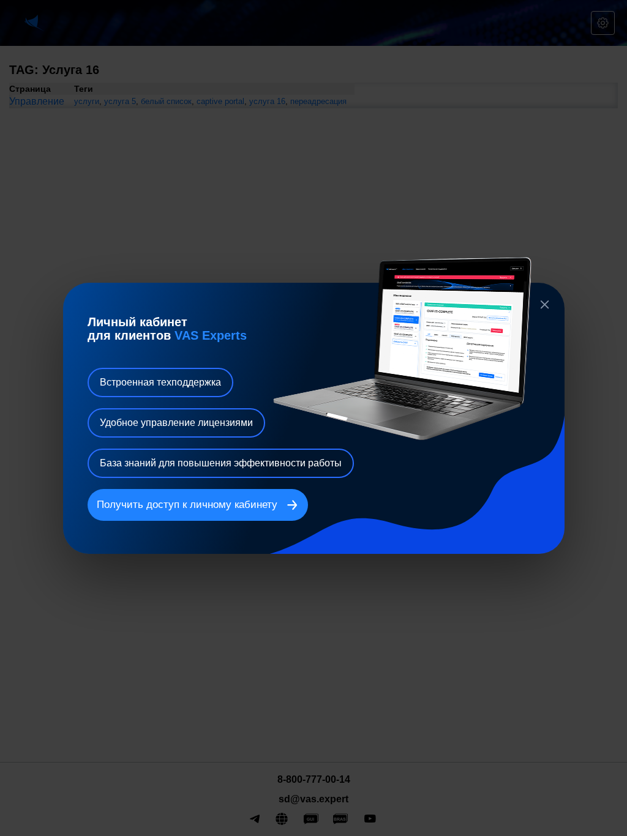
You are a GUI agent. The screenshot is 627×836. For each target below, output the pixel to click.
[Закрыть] (545, 304)
